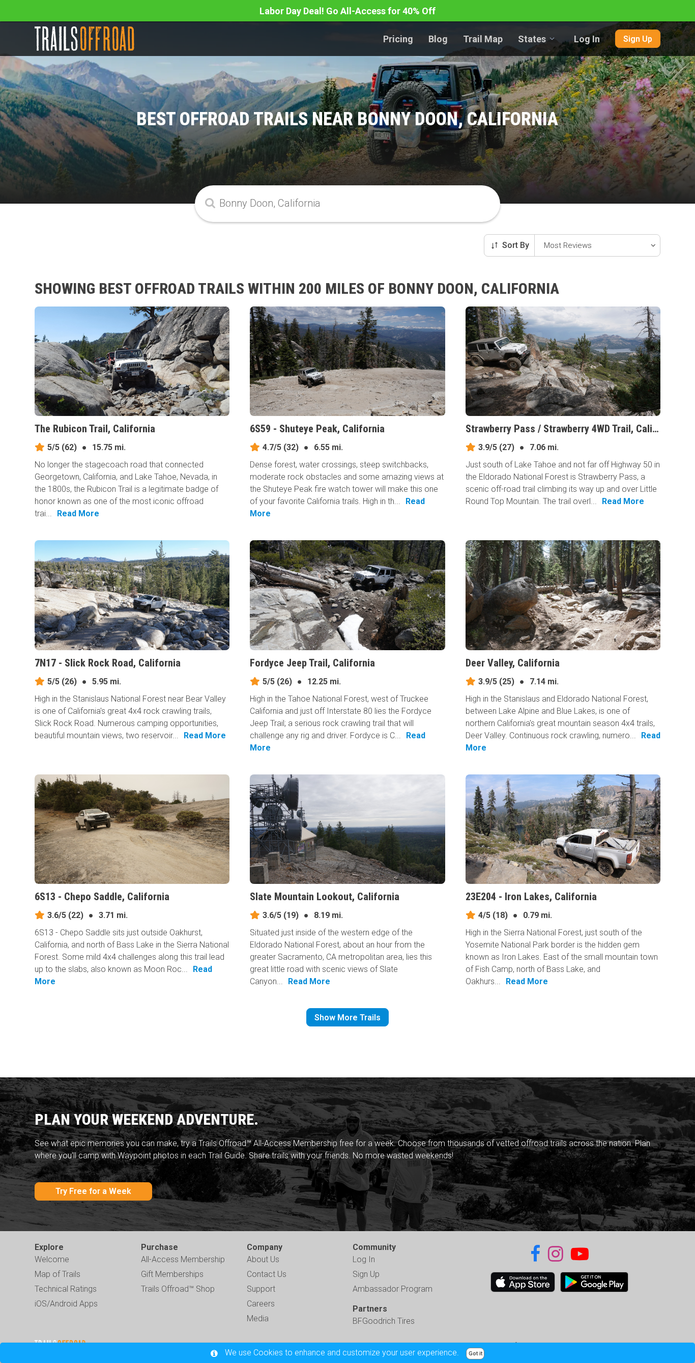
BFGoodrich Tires (384, 1321)
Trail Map (483, 39)
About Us (263, 1259)
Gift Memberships (172, 1274)
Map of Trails (57, 1274)
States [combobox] (532, 39)
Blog (438, 39)
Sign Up (637, 39)
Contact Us (266, 1274)
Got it (475, 1353)
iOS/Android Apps (66, 1304)
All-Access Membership (183, 1259)
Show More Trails (347, 1017)
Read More (78, 513)
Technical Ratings (66, 1289)
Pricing (398, 39)
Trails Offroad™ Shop (178, 1289)
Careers (261, 1304)
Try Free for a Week (93, 1191)
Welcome (52, 1259)
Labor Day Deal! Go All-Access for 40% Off (347, 11)
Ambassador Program (392, 1289)
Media (258, 1318)
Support (261, 1289)
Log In (587, 39)
